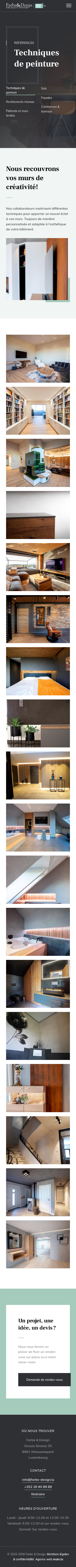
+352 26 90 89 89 (38, 1487)
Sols (44, 88)
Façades (46, 98)
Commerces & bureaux (50, 109)
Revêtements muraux (20, 102)
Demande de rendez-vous (44, 1380)
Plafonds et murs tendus (17, 113)
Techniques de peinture (15, 90)
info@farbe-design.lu (38, 1480)
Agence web (43, 1559)
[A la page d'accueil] (26, 5)
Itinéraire (38, 1494)
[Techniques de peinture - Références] (38, 358)
